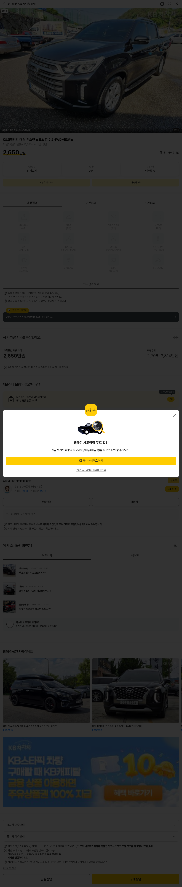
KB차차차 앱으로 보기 (91, 460)
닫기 (174, 416)
